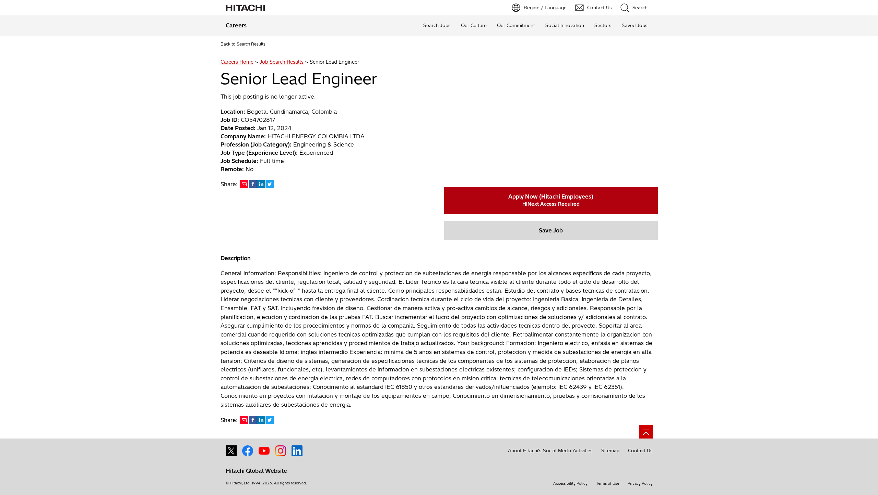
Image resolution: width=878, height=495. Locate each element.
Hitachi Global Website (256, 470)
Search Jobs (437, 25)
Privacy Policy (640, 483)
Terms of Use (607, 483)
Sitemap (610, 450)
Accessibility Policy (570, 483)
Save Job (551, 230)
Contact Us (640, 450)
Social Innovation (564, 25)
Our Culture (474, 25)
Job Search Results (282, 62)
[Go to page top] (646, 432)
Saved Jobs (635, 25)
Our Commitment (516, 25)
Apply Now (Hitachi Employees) (550, 200)
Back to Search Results (243, 44)
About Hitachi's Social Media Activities (550, 450)
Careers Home (237, 62)
